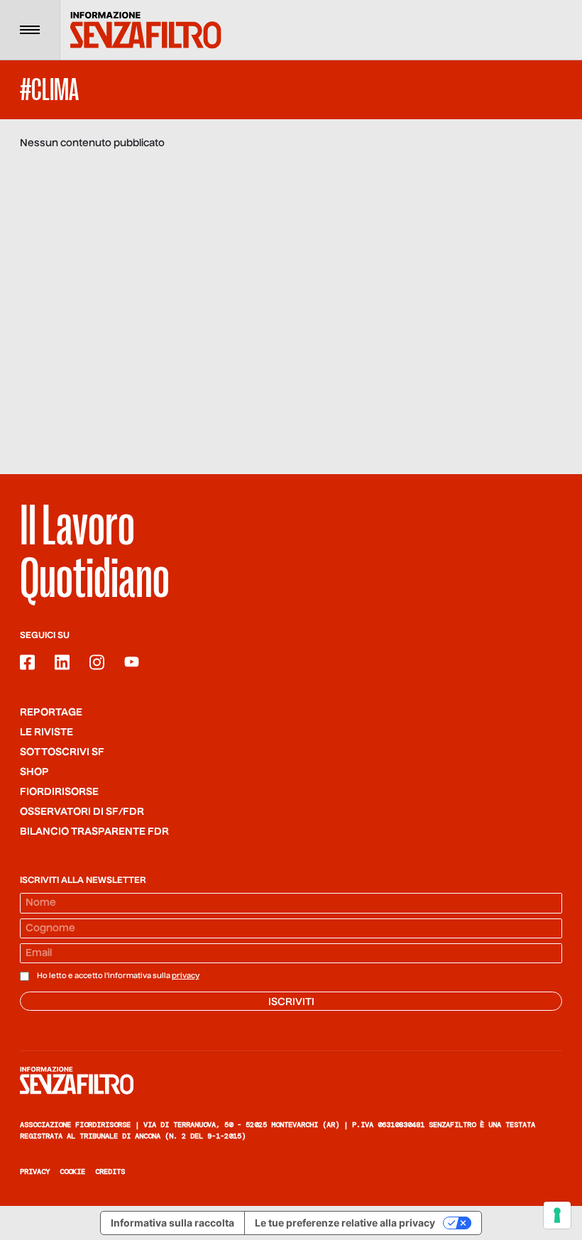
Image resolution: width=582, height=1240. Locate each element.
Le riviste (46, 732)
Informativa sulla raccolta (172, 1223)
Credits (110, 1171)
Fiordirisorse (59, 792)
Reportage (51, 713)
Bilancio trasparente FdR (94, 832)
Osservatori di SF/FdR (82, 812)
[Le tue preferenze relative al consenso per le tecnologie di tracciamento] (557, 1215)
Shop (34, 772)
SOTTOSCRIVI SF (62, 752)
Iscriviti (291, 1002)
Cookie (72, 1171)
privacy (185, 976)
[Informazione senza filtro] (291, 1080)
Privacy (35, 1171)
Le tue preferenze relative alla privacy (345, 1223)
